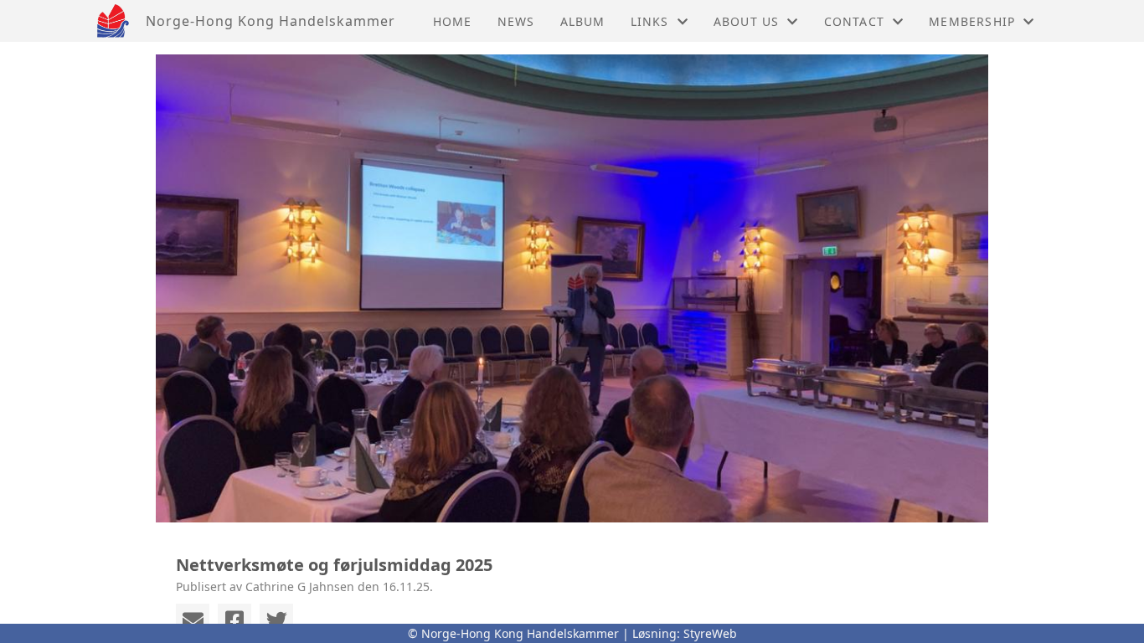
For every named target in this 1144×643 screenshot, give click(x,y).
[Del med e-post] (192, 620)
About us (747, 21)
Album (582, 21)
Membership (972, 21)
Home (452, 21)
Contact (854, 21)
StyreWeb (710, 633)
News (516, 21)
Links (650, 21)
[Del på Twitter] (276, 620)
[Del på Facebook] (234, 620)
